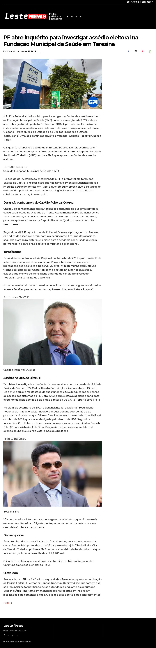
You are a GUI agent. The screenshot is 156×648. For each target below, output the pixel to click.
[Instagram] (72, 16)
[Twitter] (80, 16)
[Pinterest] (143, 51)
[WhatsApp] (150, 51)
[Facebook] (67, 16)
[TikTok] (76, 16)
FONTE (7, 602)
